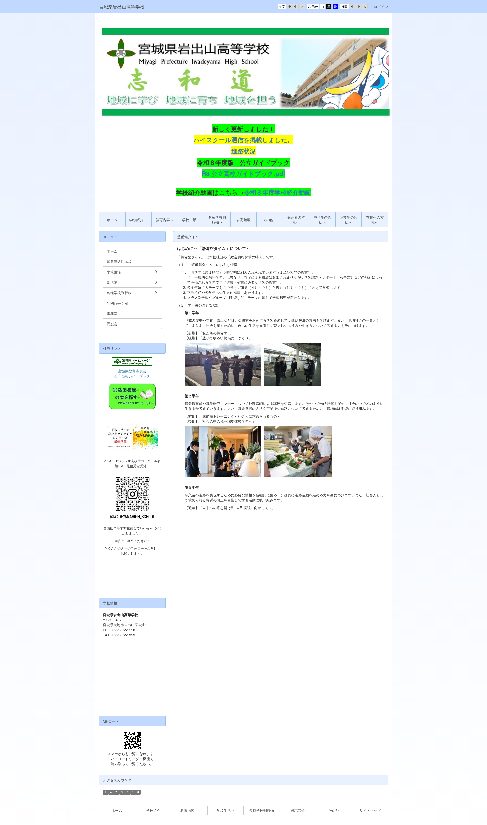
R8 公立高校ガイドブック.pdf (243, 173)
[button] (138, 219)
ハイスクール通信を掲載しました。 (243, 139)
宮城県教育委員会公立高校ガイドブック (132, 373)
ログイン (381, 6)
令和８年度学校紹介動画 (277, 192)
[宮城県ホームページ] (132, 361)
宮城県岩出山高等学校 (122, 6)
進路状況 (243, 151)
